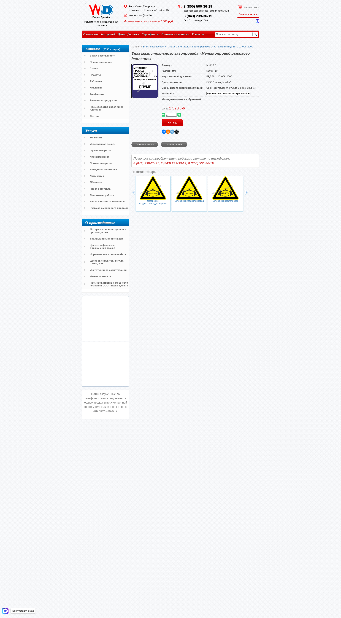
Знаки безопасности (154, 46)
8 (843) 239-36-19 (198, 16)
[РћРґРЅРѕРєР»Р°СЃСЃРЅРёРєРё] (168, 132)
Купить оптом (174, 144)
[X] (176, 132)
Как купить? (108, 34)
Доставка (133, 34)
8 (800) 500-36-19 (198, 6)
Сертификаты (150, 34)
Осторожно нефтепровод (225, 201)
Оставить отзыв (145, 144)
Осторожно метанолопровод (189, 201)
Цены (121, 34)
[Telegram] (172, 132)
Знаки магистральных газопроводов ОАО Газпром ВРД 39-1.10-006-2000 (210, 46)
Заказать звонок (248, 14)
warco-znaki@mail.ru (141, 15)
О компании (90, 34)
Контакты (198, 34)
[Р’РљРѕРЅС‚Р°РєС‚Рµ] (164, 132)
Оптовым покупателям (175, 34)
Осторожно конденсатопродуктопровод (153, 202)
